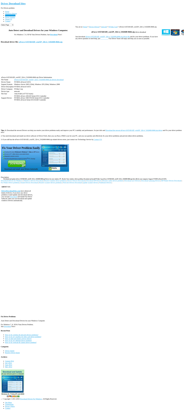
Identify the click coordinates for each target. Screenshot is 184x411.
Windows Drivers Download (33, 181)
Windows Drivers (11, 13)
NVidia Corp (113, 27)
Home (7, 12)
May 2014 (8, 367)
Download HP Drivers (93, 181)
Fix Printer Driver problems (10, 183)
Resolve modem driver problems (55, 181)
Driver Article (9, 351)
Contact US (97, 139)
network (104, 27)
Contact (7, 21)
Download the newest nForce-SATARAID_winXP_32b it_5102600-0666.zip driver (134, 130)
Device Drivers (10, 15)
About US (8, 19)
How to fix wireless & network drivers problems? (21, 335)
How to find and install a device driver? (18, 339)
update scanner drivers (90, 183)
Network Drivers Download (72, 183)
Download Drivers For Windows (31, 399)
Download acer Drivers (132, 181)
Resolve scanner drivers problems (50, 183)
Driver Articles (10, 17)
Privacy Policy (10, 406)
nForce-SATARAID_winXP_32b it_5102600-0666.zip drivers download (39, 80)
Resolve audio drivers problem (113, 181)
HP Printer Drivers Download (171, 181)
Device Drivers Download (76, 181)
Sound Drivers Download (29, 183)
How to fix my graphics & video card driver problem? (23, 337)
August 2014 (9, 361)
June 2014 (8, 365)
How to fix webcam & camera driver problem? (21, 342)
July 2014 (8, 363)
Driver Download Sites (13, 3)
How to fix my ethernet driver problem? (18, 340)
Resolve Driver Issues (12, 353)
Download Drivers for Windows (12, 181)
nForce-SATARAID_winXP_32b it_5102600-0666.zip (41, 42)
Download (54, 34)
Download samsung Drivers (150, 181)
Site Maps (8, 402)
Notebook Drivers (105, 183)
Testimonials (9, 404)
